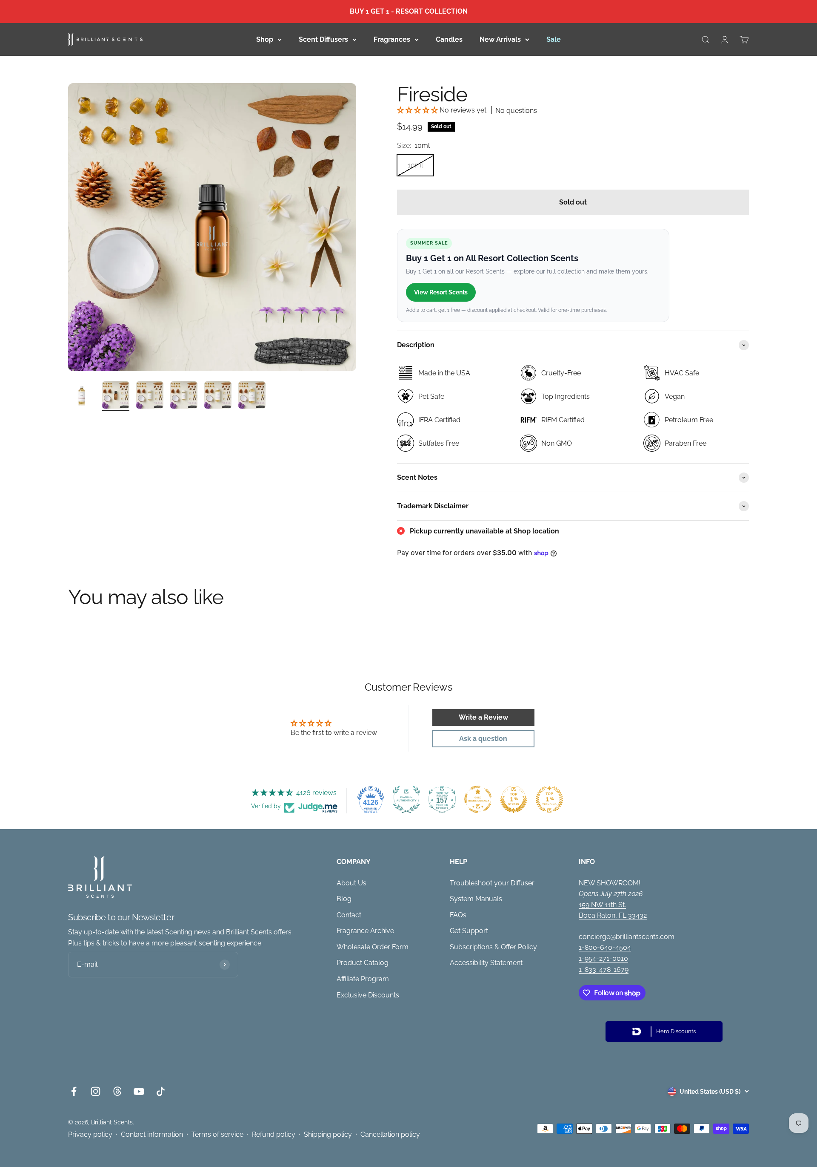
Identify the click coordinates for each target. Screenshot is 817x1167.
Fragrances (392, 39)
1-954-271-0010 (603, 958)
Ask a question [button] (483, 739)
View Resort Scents (441, 292)
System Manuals (476, 899)
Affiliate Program (363, 979)
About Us (351, 883)
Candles (449, 39)
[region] (212, 227)
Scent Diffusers (323, 39)
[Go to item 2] (115, 396)
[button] (418, 110)
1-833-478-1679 (603, 969)
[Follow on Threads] (117, 1091)
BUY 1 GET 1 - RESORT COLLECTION (409, 11)
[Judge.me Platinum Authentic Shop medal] (406, 799)
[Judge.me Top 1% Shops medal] (513, 799)
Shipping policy (328, 1134)
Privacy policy (90, 1134)
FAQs (458, 915)
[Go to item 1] (81, 396)
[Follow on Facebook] (74, 1091)
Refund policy (273, 1134)
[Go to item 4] (183, 396)
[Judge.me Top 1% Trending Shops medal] (549, 799)
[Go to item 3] (149, 396)
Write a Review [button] (483, 717)
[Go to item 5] (217, 396)
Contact (349, 915)
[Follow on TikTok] (160, 1091)
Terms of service (217, 1134)
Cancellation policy (390, 1134)
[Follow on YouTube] (139, 1091)
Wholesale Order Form (372, 947)
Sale (553, 39)
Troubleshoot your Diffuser (492, 883)
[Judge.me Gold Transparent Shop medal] (477, 799)
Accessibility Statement (486, 963)
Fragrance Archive (365, 931)
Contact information (152, 1134)
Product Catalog (363, 963)
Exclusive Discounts (368, 995)
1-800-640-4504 (605, 947)
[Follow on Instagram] (95, 1091)
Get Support (469, 931)
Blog (344, 899)
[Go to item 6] (252, 396)
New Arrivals (500, 39)
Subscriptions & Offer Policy (493, 947)
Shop (264, 39)
